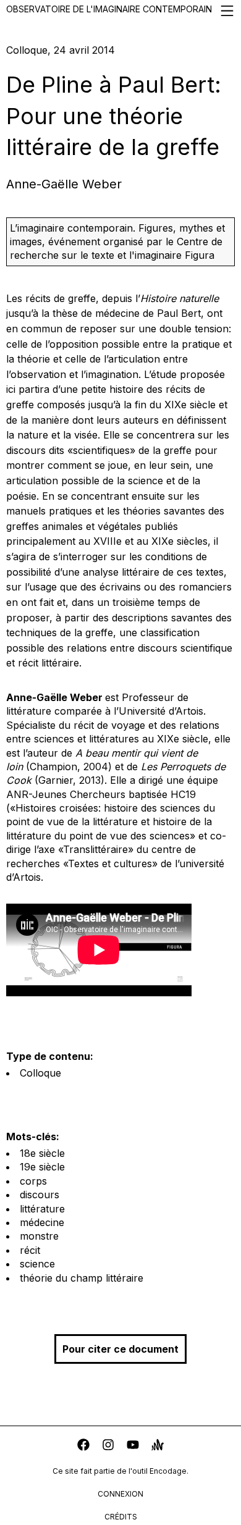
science (37, 1264)
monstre (39, 1236)
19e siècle (42, 1167)
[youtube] (133, 1446)
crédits (120, 1516)
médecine (42, 1222)
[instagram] (108, 1446)
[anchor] (157, 1446)
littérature (42, 1209)
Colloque (40, 1073)
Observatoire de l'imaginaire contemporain (109, 9)
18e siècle (42, 1153)
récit (30, 1250)
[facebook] (83, 1446)
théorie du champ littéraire (81, 1278)
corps (33, 1181)
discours (39, 1194)
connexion (120, 1493)
